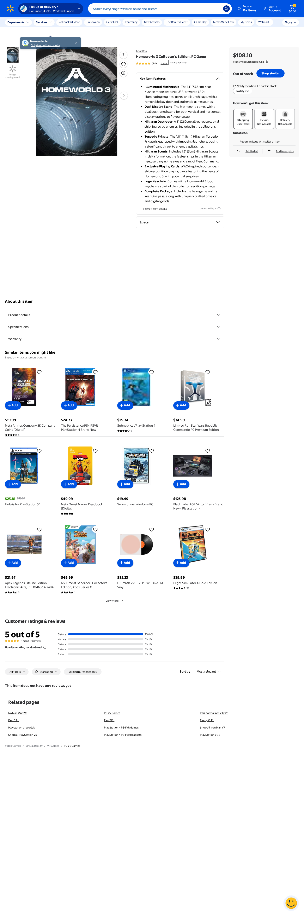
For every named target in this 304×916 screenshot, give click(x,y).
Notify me (242, 91)
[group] (152, 63)
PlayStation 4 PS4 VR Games (121, 727)
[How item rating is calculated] (45, 647)
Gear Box (141, 51)
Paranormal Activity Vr (214, 713)
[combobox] (160, 8)
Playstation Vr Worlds (21, 727)
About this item (19, 301)
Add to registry (285, 151)
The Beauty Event (177, 22)
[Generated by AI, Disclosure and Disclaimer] (219, 208)
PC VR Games (112, 713)
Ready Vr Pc (207, 720)
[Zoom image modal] (123, 73)
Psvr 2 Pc (13, 720)
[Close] (76, 22)
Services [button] (41, 22)
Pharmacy (131, 22)
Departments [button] (15, 22)
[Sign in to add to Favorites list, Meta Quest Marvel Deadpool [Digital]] (95, 450)
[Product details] (218, 315)
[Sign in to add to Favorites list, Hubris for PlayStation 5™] (39, 450)
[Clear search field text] (217, 8)
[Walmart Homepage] (10, 8)
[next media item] (124, 95)
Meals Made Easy (223, 22)
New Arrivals (151, 22)
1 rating (164, 63)
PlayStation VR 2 (210, 734)
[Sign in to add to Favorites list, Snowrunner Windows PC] (151, 450)
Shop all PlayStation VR (22, 734)
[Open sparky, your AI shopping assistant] (291, 903)
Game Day (200, 22)
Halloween (93, 22)
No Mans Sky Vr (17, 713)
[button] (247, 8)
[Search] (226, 8)
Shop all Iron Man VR (212, 727)
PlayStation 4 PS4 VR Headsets (122, 734)
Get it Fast (112, 22)
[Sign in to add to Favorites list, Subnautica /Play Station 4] (151, 372)
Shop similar (270, 73)
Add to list (251, 151)
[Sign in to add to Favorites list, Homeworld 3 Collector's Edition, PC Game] (123, 64)
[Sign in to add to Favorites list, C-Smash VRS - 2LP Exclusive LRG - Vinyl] (151, 529)
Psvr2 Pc (109, 720)
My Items (246, 22)
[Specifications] (218, 327)
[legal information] (266, 62)
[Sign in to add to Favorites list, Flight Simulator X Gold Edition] (207, 529)
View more (112, 600)
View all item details (155, 208)
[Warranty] (218, 339)
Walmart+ (264, 22)
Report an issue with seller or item (260, 141)
